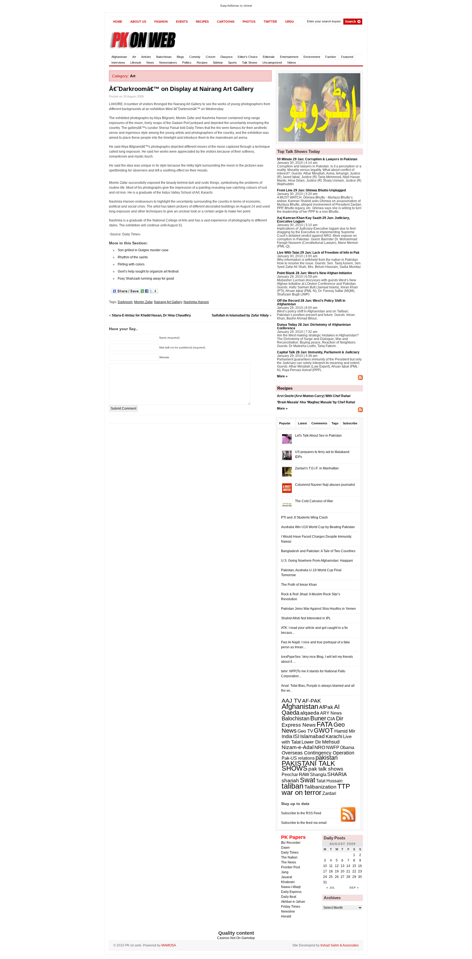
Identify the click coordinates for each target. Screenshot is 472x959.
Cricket (210, 56)
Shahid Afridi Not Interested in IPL (306, 618)
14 (348, 866)
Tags (335, 423)
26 (337, 877)
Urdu (289, 21)
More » (282, 376)
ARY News (331, 713)
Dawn (285, 848)
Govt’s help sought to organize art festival (148, 271)
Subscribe (350, 423)
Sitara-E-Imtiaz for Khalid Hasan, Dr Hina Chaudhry (151, 315)
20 (342, 871)
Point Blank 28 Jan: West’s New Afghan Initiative (314, 273)
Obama (347, 747)
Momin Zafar (143, 302)
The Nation (289, 857)
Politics (186, 62)
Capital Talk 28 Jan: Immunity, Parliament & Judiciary (318, 352)
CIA (331, 718)
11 (331, 866)
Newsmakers (168, 62)
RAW (304, 774)
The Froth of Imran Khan (299, 585)
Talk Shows (249, 62)
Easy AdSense (229, 5)
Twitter (270, 21)
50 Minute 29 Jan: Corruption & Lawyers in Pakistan (317, 159)
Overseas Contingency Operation (318, 753)
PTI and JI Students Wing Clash (304, 517)
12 (337, 866)
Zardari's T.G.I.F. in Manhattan (317, 468)
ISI (296, 736)
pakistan (326, 757)
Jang (284, 872)
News (150, 62)
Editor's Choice (248, 56)
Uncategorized (272, 62)
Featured (347, 56)
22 (354, 871)
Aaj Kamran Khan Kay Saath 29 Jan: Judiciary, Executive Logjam (313, 219)
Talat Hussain (329, 781)
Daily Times (290, 852)
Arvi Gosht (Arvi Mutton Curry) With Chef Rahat (313, 396)
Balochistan (164, 56)
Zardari (329, 793)
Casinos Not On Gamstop (236, 938)
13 (342, 866)
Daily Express (291, 892)
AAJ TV (291, 700)
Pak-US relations (298, 758)
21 (348, 871)
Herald (286, 916)
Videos (291, 62)
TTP (343, 786)
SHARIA (337, 774)
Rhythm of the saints (133, 257)
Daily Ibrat (288, 897)
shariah (290, 780)
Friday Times (290, 906)
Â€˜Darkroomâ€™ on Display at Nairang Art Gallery (181, 88)
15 (354, 866)
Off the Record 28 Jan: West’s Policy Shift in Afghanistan (311, 302)
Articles (146, 56)
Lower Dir (311, 742)
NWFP (332, 747)
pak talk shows (325, 769)
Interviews (118, 62)
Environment (311, 56)
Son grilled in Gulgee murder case (143, 250)
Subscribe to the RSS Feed (301, 813)
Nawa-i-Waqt (290, 887)
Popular (284, 423)
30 (360, 877)
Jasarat (286, 877)
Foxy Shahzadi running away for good (146, 278)
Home (117, 21)
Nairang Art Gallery (168, 302)
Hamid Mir (344, 731)
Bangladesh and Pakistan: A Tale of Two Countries (318, 551)
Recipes (202, 62)
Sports (232, 62)
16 (360, 866)
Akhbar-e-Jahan (293, 902)
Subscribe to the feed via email (304, 823)
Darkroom (125, 302)
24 (325, 877)
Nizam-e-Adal (298, 747)
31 (325, 882)
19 (337, 871)
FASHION (161, 21)
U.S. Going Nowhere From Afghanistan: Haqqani (317, 561)
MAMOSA (168, 945)
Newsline (288, 911)
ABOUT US (138, 21)
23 (360, 871)
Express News (299, 725)
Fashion (330, 56)
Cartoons (225, 21)
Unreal (248, 5)
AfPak (326, 707)
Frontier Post (290, 867)
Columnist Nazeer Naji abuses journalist (325, 485)
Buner (318, 718)
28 (348, 877)
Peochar (290, 774)
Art (134, 56)
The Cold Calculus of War (314, 501)
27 (342, 877)
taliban (292, 786)
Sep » (354, 887)
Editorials (269, 56)
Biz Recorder (290, 843)
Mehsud (331, 742)
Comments (319, 423)
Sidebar (218, 62)
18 (331, 871)
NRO (319, 747)
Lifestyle (135, 62)
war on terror (301, 792)
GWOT (324, 730)
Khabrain (288, 882)
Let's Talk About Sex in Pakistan (318, 435)
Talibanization (320, 787)
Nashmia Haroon (196, 302)
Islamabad (312, 736)
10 (325, 866)
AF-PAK (311, 701)
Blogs (180, 56)
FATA (325, 724)
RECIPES (202, 21)
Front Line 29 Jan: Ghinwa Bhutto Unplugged (311, 190)
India (287, 736)
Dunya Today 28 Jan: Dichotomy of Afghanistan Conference (314, 326)
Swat (307, 780)
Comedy (194, 56)
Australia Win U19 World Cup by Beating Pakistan (318, 527)
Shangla (318, 774)
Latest (302, 423)
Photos (249, 21)
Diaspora (226, 56)
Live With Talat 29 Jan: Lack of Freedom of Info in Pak (318, 252)
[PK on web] (162, 39)
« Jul (330, 887)
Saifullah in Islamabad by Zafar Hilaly (240, 315)
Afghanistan (119, 56)
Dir (339, 718)
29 (354, 877)
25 (331, 877)
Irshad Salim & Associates (339, 945)
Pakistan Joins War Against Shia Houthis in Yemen (318, 609)
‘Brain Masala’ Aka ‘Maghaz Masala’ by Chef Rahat (316, 402)
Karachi (334, 736)
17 (325, 871)
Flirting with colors (131, 264)
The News (288, 862)
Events (182, 21)
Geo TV (305, 731)
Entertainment (289, 56)
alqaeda (309, 713)
